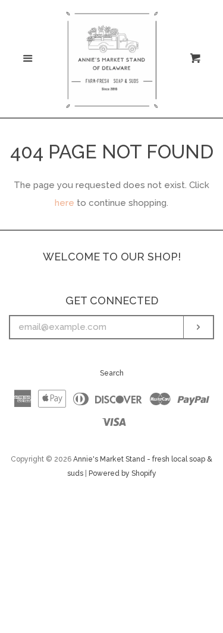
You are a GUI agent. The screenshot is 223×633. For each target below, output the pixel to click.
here (64, 203)
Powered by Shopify (122, 473)
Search (112, 373)
